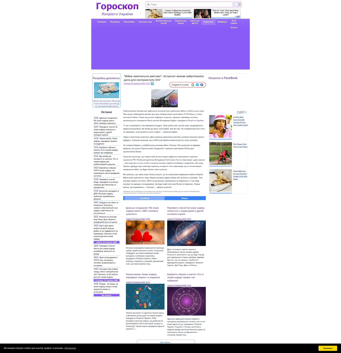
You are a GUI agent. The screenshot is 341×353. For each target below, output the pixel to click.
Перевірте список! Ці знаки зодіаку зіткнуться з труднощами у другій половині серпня (105, 130)
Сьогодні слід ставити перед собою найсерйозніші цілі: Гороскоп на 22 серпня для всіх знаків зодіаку (106, 273)
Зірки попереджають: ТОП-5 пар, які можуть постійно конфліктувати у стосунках (106, 261)
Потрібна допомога (106, 78)
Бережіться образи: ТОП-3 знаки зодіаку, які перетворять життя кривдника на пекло (106, 171)
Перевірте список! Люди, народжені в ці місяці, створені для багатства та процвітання (106, 183)
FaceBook (144, 198)
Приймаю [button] (327, 348)
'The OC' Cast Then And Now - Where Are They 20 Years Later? (226, 12)
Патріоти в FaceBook (223, 78)
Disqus (184, 198)
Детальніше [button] (70, 348)
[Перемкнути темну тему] (238, 4)
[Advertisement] (170, 50)
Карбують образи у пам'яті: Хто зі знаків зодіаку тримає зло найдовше (106, 150)
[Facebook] (202, 85)
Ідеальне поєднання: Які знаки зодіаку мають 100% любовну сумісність (106, 120)
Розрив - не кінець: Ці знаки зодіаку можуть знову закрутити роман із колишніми (106, 287)
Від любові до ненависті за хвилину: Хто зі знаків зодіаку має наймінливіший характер (106, 160)
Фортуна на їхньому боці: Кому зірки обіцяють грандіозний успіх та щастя (105, 219)
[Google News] (193, 85)
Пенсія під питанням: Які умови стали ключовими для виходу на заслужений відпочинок (106, 103)
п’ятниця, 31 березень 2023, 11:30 (137, 84)
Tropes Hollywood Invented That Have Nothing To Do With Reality (177, 12)
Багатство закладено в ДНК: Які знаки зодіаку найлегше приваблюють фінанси (106, 194)
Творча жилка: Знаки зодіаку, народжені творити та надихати (105, 141)
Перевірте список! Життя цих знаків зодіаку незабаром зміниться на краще (104, 249)
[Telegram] (197, 85)
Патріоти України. (196, 120)
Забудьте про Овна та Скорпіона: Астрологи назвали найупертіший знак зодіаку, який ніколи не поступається (106, 207)
